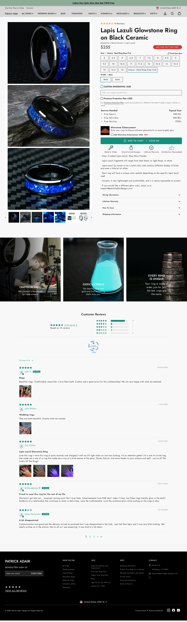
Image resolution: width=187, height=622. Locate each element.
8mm (106, 79)
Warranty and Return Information (132, 573)
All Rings (27, 13)
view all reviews (16, 591)
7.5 (149, 57)
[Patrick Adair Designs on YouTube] (178, 610)
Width (107, 75)
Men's (92, 13)
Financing (77, 13)
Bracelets (139, 13)
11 (131, 63)
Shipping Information (128, 566)
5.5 (113, 57)
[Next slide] (90, 217)
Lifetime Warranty (110, 201)
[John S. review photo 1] (25, 391)
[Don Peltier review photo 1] (25, 471)
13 (167, 63)
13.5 (176, 63)
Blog (93, 579)
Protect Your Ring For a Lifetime (132, 569)
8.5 (166, 57)
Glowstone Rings (69, 577)
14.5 (113, 69)
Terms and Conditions (128, 580)
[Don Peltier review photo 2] (39, 471)
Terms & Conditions (156, 610)
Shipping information (112, 214)
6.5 (131, 57)
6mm (117, 79)
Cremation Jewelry (69, 584)
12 (149, 63)
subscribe (36, 573)
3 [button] (94, 536)
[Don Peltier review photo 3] (53, 471)
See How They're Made (14, 8)
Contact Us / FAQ (98, 586)
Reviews (30, 8)
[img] (25, 367)
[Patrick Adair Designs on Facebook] (173, 610)
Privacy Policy (125, 577)
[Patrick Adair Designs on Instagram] (168, 610)
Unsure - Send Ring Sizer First (142, 69)
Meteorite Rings (68, 580)
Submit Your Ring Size (99, 575)
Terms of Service (126, 584)
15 (122, 69)
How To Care (108, 208)
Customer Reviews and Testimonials (99, 567)
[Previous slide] (6, 217)
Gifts (152, 13)
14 (104, 69)
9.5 (104, 63)
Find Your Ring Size (98, 571)
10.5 (122, 63)
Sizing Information (111, 195)
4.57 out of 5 (70, 325)
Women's (105, 13)
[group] (48, 53)
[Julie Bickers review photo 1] (25, 428)
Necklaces (122, 13)
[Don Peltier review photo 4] (67, 471)
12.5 (158, 63)
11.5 (140, 63)
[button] (107, 23)
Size (141, 53)
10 (113, 63)
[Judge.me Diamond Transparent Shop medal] (93, 346)
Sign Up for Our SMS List (100, 582)
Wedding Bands (46, 13)
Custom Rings (68, 573)
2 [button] (90, 536)
